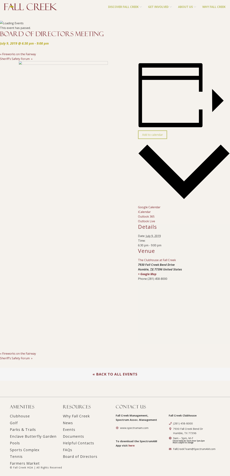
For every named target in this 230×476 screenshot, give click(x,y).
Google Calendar (149, 207)
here (131, 445)
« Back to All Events (115, 374)
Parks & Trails (23, 429)
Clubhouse (20, 416)
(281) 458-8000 (183, 423)
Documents (73, 436)
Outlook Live (146, 221)
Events (69, 429)
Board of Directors (80, 456)
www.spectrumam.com (134, 428)
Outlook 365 (146, 216)
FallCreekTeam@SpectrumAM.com (194, 449)
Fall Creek (10, 6)
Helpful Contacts (78, 443)
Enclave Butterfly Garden (33, 436)
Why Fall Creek (76, 416)
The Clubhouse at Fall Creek (157, 260)
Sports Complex (24, 449)
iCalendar (144, 212)
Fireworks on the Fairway (18, 54)
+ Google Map (147, 274)
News (68, 422)
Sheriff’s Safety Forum (16, 59)
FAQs (67, 449)
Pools (15, 443)
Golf (14, 422)
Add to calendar (152, 135)
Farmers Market (25, 463)
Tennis (16, 456)
